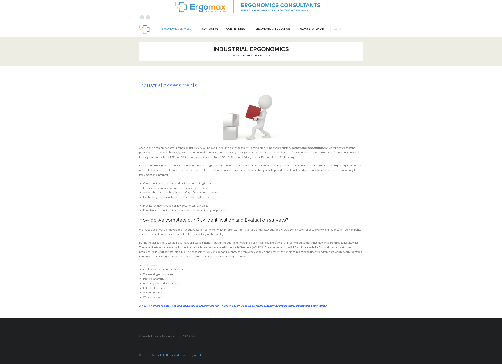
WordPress (200, 355)
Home (235, 55)
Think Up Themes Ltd (167, 355)
